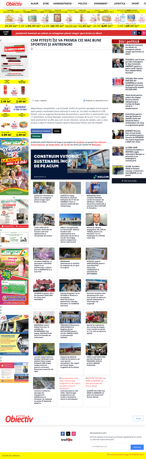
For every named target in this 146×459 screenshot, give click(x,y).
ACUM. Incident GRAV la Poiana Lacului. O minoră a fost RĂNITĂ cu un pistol (134, 170)
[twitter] (139, 33)
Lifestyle (119, 3)
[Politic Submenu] (89, 3)
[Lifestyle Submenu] (127, 3)
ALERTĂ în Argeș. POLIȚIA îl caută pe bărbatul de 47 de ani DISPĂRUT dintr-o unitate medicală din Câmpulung (69, 201)
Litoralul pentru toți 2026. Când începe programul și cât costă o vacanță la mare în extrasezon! (69, 395)
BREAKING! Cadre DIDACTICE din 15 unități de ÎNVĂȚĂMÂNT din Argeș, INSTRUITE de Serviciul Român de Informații (43, 331)
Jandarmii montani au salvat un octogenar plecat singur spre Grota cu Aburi (59, 33)
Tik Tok (67, 144)
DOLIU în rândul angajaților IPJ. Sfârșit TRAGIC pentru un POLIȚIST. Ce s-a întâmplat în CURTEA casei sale (96, 232)
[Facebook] (63, 434)
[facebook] (134, 33)
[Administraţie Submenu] (74, 3)
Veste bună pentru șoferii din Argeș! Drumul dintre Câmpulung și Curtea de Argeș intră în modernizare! (133, 101)
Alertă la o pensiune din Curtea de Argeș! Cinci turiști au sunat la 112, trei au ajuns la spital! (96, 329)
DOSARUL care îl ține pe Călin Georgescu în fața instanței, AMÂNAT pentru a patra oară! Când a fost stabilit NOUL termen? (134, 66)
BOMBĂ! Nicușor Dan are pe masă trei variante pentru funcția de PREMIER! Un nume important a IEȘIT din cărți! (134, 136)
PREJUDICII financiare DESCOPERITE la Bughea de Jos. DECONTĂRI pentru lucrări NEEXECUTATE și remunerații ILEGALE (69, 331)
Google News (54, 144)
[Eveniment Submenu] (109, 3)
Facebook (80, 142)
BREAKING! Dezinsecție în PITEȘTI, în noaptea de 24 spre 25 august (70, 264)
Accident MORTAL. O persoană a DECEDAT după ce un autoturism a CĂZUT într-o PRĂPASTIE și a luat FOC (43, 266)
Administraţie (62, 3)
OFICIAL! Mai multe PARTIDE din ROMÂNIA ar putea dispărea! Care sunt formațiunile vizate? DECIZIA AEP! (134, 84)
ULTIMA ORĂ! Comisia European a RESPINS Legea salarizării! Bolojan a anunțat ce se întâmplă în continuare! (134, 154)
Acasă (34, 3)
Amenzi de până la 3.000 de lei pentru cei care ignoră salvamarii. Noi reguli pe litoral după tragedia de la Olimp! (70, 362)
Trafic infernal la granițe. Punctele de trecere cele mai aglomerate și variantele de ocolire (43, 231)
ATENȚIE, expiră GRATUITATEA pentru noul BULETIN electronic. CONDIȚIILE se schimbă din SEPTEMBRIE (96, 267)
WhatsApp (96, 144)
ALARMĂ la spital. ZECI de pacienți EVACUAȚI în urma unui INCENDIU (43, 296)
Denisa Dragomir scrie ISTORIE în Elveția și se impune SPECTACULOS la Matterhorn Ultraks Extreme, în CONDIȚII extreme (70, 299)
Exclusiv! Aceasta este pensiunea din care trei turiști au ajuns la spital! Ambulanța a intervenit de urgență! (96, 298)
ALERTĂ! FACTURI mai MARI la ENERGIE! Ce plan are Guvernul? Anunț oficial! (96, 394)
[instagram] (144, 33)
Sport (135, 3)
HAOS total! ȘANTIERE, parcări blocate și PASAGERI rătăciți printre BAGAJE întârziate (96, 361)
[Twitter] (68, 434)
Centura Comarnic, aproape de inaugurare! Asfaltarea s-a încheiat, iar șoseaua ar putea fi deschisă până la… (43, 397)
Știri (46, 3)
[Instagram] (74, 434)
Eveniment (100, 3)
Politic (82, 3)
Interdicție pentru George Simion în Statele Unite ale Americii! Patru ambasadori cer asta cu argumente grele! (134, 119)
